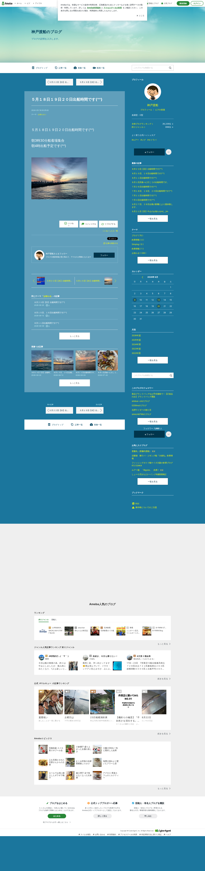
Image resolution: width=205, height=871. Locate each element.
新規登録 (183, 3)
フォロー (104, 255)
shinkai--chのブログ (141, 401)
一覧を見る (153, 218)
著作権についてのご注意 (146, 507)
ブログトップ (41, 68)
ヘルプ (168, 834)
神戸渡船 (152, 105)
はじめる (57, 816)
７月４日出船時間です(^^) (143, 200)
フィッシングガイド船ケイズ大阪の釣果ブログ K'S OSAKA (152, 464)
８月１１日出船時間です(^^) (144, 178)
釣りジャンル (138, 127)
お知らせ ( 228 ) (139, 253)
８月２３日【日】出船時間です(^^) (147, 169)
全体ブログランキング (141, 124)
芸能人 (53, 619)
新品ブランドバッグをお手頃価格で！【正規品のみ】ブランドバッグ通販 (152, 395)
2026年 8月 (152, 277)
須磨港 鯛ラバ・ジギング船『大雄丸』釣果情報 (152, 457)
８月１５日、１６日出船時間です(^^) (148, 173)
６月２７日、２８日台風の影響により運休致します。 (152, 205)
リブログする (110, 224)
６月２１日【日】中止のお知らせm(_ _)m (150, 211)
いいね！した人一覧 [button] (110, 231)
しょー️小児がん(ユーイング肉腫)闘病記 (149, 474)
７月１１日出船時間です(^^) (144, 195)
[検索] (170, 68)
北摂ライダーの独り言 (141, 410)
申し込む (148, 816)
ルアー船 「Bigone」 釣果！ (147, 470)
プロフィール (146, 109)
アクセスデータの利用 (128, 834)
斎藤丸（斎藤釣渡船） (143, 451)
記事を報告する (112, 243)
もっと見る (74, 336)
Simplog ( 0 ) (138, 244)
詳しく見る (102, 816)
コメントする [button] (90, 224)
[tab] (44, 619)
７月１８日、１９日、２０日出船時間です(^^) (152, 191)
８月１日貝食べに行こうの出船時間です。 (150, 182)
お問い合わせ (100, 834)
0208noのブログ (139, 405)
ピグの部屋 (160, 109)
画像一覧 (82, 68)
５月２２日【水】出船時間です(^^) (61, 82)
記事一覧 (63, 68)
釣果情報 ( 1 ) (138, 248)
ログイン (197, 3)
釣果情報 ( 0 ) (138, 240)
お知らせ (41, 114)
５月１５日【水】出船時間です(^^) (92, 82)
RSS (137, 503)
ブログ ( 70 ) (137, 235)
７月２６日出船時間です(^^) (144, 186)
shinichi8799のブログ (141, 414)
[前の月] (142, 277)
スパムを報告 (86, 834)
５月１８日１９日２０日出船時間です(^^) (66, 99)
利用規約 (112, 834)
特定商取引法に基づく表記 (151, 834)
